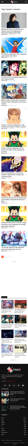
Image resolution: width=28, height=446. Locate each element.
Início (2, 6)
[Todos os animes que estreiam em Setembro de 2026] (5, 401)
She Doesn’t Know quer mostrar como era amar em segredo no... (20, 355)
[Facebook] (5, 385)
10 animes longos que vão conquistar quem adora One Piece (14, 55)
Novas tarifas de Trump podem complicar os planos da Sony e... (20, 326)
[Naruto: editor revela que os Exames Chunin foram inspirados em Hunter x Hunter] (14, 91)
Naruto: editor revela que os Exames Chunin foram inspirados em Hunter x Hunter (14, 102)
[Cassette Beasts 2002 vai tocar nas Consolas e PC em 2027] (7, 348)
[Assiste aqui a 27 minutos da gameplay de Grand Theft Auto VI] (7, 304)
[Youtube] (23, 385)
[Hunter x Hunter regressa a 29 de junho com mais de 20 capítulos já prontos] (14, 139)
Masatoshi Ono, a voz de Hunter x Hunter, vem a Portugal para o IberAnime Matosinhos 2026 (12, 31)
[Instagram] (9, 385)
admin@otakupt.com (10, 381)
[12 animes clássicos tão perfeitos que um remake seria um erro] (14, 238)
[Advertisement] (14, 276)
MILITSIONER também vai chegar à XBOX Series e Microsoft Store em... (20, 311)
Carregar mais (13, 360)
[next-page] (11, 257)
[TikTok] (14, 385)
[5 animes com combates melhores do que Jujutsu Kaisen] (14, 68)
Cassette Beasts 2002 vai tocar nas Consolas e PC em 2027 (7, 355)
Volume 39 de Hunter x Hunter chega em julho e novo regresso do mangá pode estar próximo (13, 224)
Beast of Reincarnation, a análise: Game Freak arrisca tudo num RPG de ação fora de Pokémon (18, 407)
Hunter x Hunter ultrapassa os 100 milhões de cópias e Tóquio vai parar (13, 126)
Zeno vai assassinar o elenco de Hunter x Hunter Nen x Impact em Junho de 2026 (12, 174)
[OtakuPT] (14, 1)
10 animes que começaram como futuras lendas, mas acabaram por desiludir (7, 326)
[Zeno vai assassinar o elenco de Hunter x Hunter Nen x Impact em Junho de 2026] (14, 164)
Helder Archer (4, 34)
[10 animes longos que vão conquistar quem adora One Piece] (14, 45)
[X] (18, 385)
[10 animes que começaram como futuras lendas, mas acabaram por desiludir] (7, 319)
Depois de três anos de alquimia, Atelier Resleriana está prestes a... (20, 341)
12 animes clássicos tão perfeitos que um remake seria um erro (12, 248)
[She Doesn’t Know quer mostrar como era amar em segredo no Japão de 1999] (21, 348)
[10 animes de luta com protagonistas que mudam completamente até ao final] (14, 189)
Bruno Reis (3, 178)
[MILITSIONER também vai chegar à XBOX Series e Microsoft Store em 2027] (21, 304)
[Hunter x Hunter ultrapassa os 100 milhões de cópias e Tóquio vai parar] (14, 116)
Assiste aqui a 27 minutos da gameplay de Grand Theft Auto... (6, 311)
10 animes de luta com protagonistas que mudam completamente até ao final (13, 199)
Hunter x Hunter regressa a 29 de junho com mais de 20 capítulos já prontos (12, 150)
